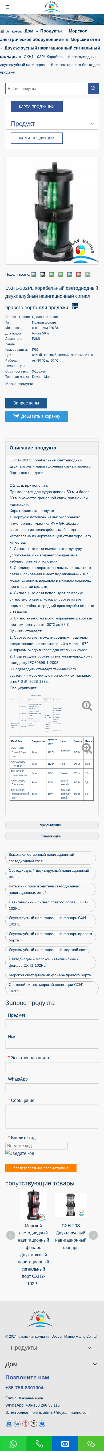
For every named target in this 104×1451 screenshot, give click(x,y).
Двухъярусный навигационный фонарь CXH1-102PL (49, 921)
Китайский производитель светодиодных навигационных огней (44, 889)
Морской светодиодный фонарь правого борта (50, 975)
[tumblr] (25, 1423)
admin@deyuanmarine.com (66, 1412)
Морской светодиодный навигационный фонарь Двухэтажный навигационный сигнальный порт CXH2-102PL (33, 1254)
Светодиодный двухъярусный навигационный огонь (49, 873)
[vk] (17, 1423)
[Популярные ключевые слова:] (93, 88)
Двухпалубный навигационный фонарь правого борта (50, 937)
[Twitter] (33, 1423)
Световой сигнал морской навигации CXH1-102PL (47, 987)
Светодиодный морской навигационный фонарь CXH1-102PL (44, 962)
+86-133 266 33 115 (43, 1405)
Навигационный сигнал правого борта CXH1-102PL (48, 905)
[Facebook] (42, 1423)
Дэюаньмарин (31, 1398)
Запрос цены (26, 403)
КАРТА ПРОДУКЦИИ (36, 107)
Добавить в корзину (40, 416)
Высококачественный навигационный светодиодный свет (41, 857)
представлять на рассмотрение (41, 1168)
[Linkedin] (9, 1423)
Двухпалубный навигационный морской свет (48, 950)
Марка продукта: (19, 384)
